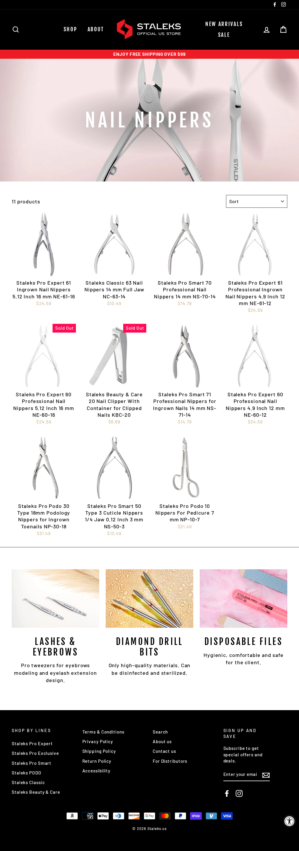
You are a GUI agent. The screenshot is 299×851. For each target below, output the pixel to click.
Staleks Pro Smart (31, 763)
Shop (70, 29)
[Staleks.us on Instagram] (239, 793)
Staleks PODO (26, 772)
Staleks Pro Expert (32, 743)
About (96, 29)
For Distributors (170, 761)
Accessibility (96, 770)
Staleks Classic (28, 782)
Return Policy (97, 761)
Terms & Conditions (103, 731)
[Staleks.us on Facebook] (226, 793)
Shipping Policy (99, 751)
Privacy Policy (97, 741)
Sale (224, 35)
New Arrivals (224, 24)
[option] (149, 54)
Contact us (164, 751)
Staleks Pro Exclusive (35, 753)
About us (162, 741)
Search (160, 731)
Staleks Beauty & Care (36, 792)
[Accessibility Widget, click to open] (289, 821)
